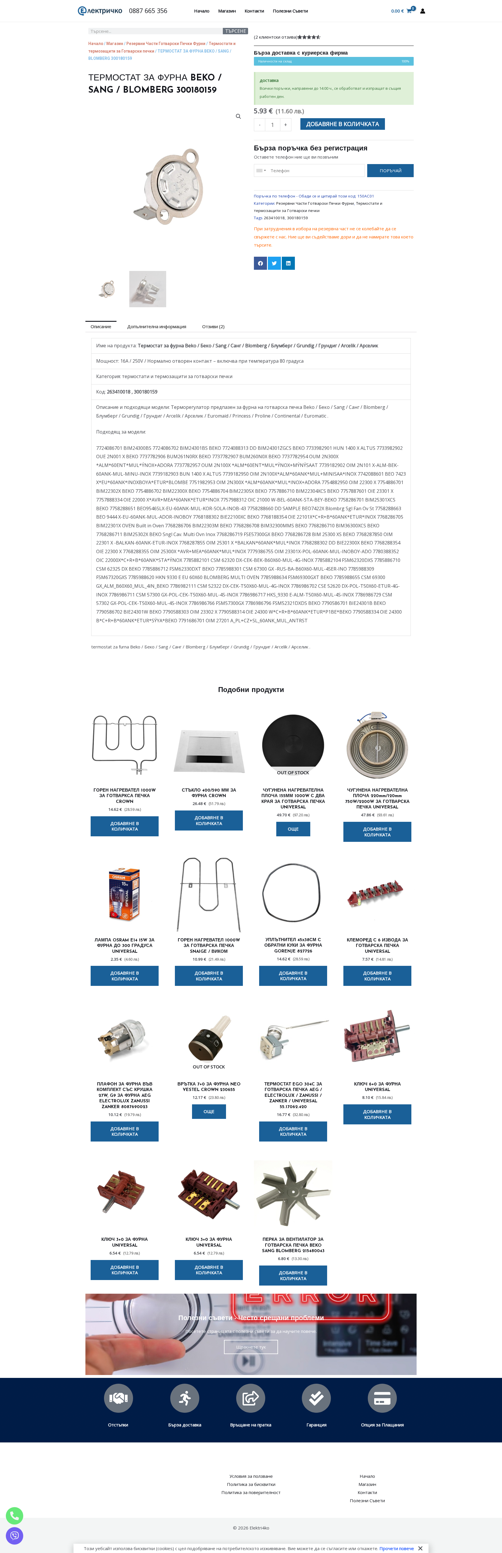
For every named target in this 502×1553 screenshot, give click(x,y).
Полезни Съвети (290, 11)
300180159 (297, 217)
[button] (238, 116)
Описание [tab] (101, 326)
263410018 (274, 217)
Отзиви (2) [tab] (213, 326)
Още (293, 829)
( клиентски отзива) (275, 37)
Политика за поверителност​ (251, 1492)
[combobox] (261, 170)
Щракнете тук (251, 1347)
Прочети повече (396, 1548)
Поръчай (390, 170)
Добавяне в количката (342, 124)
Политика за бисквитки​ (251, 1484)
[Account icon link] (422, 11)
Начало (201, 11)
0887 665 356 (148, 10)
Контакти (254, 11)
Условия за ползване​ (251, 1476)
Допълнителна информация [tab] (156, 326)
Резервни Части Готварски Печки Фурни (165, 43)
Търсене (235, 31)
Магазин (227, 11)
